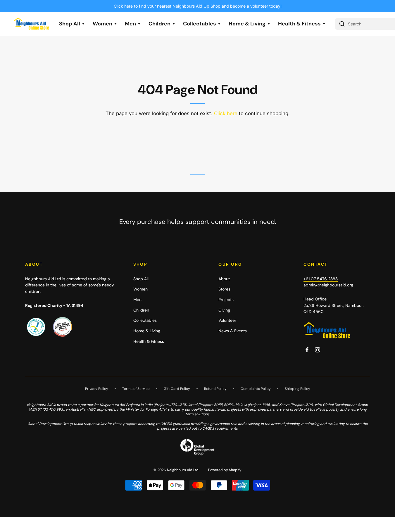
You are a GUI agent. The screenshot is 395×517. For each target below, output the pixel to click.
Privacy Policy (96, 388)
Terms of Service (136, 388)
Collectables (199, 23)
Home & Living (247, 23)
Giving (224, 310)
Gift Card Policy (177, 388)
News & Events (232, 330)
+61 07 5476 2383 (320, 278)
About (224, 278)
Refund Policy (215, 388)
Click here (225, 113)
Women (102, 23)
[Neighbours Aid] (326, 330)
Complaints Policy (256, 388)
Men (130, 23)
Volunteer (227, 320)
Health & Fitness (299, 23)
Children (159, 23)
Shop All (69, 23)
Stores (224, 289)
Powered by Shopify (225, 470)
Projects (226, 299)
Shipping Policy (297, 388)
